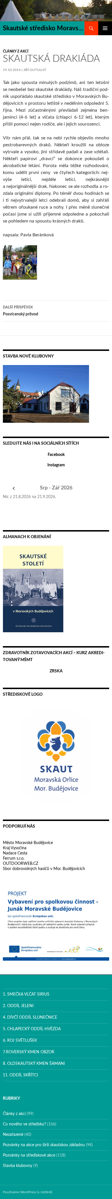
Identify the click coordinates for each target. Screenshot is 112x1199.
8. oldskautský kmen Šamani (34, 1064)
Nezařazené (13, 1135)
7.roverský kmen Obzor (28, 1052)
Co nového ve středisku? (24, 1124)
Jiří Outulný (34, 70)
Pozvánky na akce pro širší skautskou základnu (44, 1145)
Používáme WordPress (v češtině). (28, 1192)
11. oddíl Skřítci (20, 1075)
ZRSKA (56, 671)
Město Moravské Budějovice (28, 843)
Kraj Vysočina (14, 848)
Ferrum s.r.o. (13, 858)
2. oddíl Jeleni (18, 1006)
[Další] (98, 489)
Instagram (56, 465)
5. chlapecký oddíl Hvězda (32, 1029)
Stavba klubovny (17, 1166)
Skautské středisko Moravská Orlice (43, 28)
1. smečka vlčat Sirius (26, 994)
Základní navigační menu (105, 28)
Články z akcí (15, 51)
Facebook (56, 455)
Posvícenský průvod (20, 311)
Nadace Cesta (15, 853)
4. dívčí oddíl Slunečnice (30, 1017)
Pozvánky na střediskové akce (29, 1155)
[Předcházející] (13, 489)
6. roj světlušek (20, 1041)
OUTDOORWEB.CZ (20, 864)
